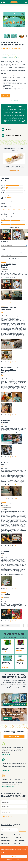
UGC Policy (17, 843)
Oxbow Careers (5, 840)
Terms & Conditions (19, 840)
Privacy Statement (17, 859)
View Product (5, 651)
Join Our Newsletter (9, 816)
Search (23, 2)
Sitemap (3, 834)
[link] (7, 48)
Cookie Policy (9, 859)
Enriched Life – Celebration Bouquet (6, 648)
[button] (26, 847)
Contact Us (17, 834)
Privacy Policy (5, 837)
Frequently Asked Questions (14, 135)
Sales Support (5, 843)
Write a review (17, 48)
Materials (8, 129)
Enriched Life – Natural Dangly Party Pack (6, 664)
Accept (14, 856)
